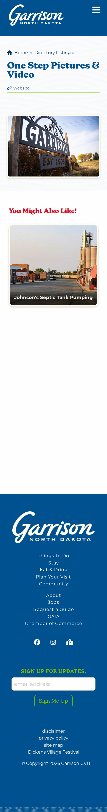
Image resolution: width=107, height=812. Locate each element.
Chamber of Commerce (53, 623)
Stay (53, 563)
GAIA (54, 616)
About (53, 595)
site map (53, 745)
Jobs (53, 602)
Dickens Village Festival (53, 752)
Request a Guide (53, 609)
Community (53, 583)
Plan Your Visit (53, 577)
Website (21, 88)
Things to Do (53, 555)
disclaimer (53, 731)
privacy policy (53, 738)
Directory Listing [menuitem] (53, 52)
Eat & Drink (53, 569)
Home (20, 52)
